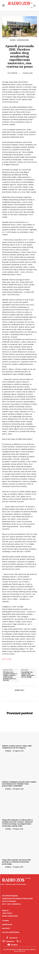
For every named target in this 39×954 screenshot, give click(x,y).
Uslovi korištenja (10, 932)
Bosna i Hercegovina (19, 40)
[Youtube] (8, 944)
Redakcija (14, 73)
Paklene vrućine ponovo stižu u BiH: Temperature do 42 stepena (17, 747)
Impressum (7, 924)
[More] (29, 695)
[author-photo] (3, 751)
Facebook (13, 938)
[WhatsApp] (24, 695)
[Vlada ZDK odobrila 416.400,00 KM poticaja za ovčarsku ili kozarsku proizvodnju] (19, 845)
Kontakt (6, 928)
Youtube (14, 945)
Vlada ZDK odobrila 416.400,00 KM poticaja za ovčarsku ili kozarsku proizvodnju (16, 862)
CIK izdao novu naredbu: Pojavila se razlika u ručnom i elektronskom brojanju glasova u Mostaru (10, 676)
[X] (15, 695)
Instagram (10, 941)
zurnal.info (7, 659)
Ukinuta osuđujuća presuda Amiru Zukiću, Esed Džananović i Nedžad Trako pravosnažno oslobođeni (19, 784)
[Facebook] (10, 695)
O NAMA (5, 921)
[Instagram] (3, 941)
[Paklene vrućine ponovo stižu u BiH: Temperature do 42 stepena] (19, 731)
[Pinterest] (19, 695)
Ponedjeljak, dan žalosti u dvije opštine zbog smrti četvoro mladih (27, 674)
